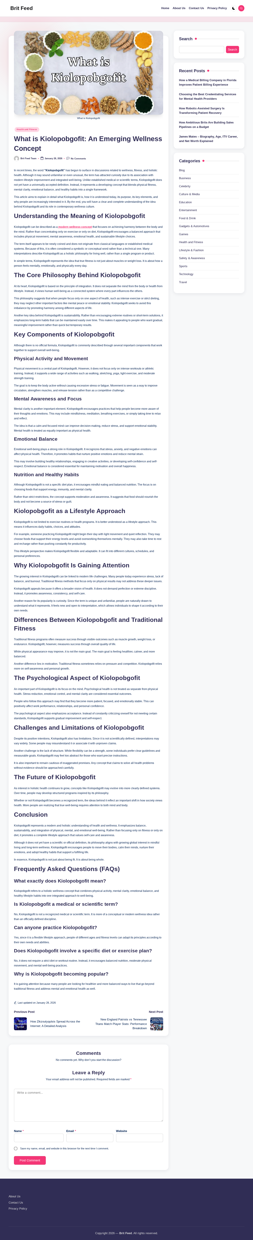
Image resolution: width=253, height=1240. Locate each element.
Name (19, 1131)
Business (185, 178)
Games (183, 234)
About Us (14, 1196)
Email (71, 1131)
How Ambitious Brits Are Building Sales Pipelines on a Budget (206, 125)
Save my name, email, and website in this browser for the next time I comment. (64, 1148)
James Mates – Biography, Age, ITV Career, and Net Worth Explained (208, 139)
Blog (182, 170)
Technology (186, 274)
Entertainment (188, 210)
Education (185, 202)
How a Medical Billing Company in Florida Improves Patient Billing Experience (207, 82)
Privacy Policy (18, 1208)
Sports (183, 266)
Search (186, 38)
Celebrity (185, 186)
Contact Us (16, 1202)
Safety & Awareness (192, 258)
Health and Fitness (27, 129)
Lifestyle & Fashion (191, 250)
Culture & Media (189, 194)
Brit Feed (21, 8)
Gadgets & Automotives (194, 226)
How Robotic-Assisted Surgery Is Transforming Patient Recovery (201, 111)
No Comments (78, 158)
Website (121, 1131)
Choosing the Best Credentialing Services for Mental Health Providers (207, 96)
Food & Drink (187, 218)
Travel (183, 282)
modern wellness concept (75, 226)
